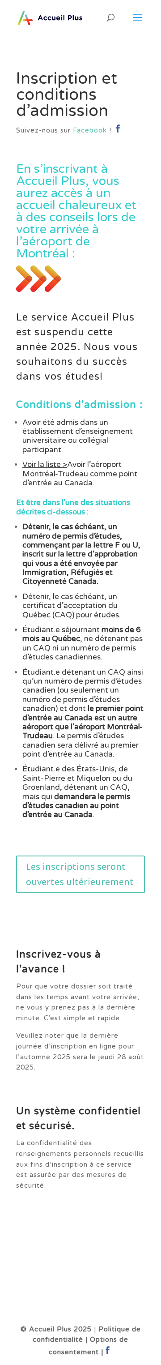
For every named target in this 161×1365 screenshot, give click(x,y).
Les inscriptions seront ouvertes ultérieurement (80, 874)
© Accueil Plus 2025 (56, 1329)
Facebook (90, 130)
